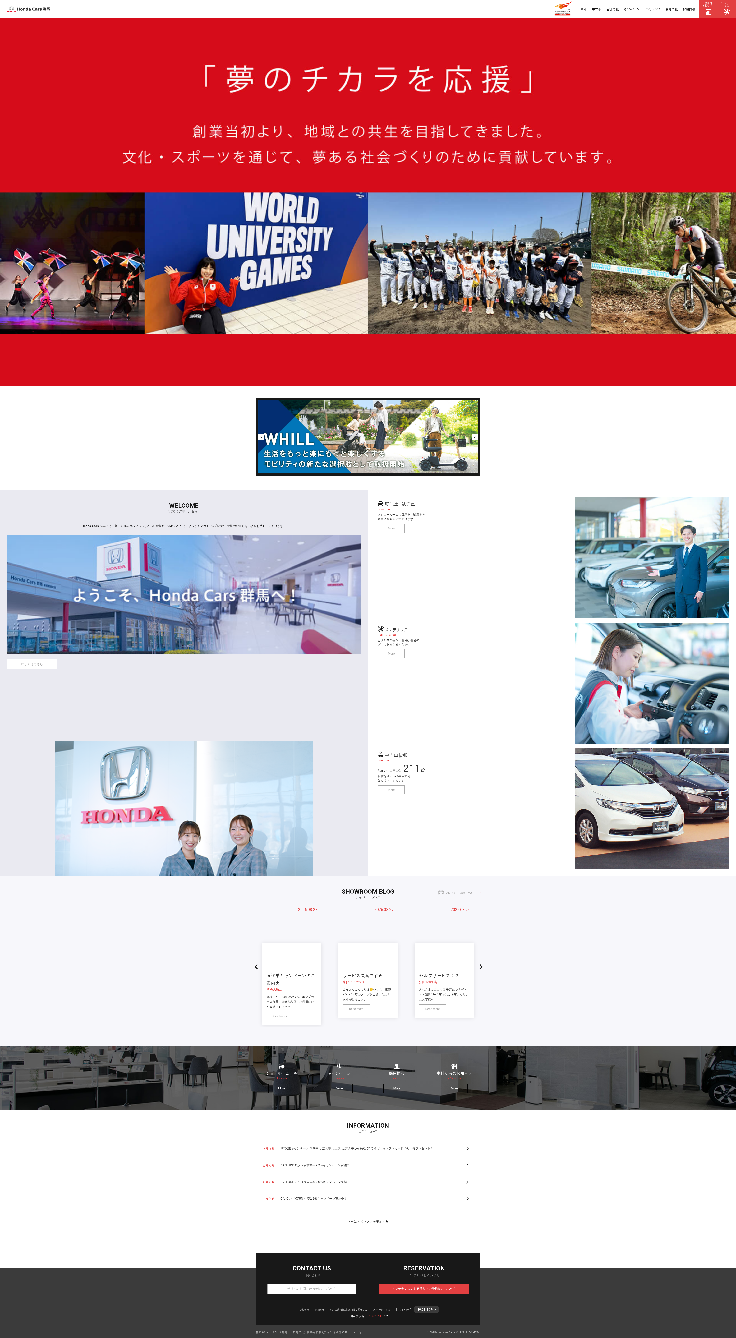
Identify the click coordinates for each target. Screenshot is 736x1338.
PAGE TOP (425, 1309)
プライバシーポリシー (383, 1309)
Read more (280, 1016)
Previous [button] (261, 437)
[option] (368, 202)
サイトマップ (405, 1309)
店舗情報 (612, 9)
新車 (584, 9)
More (391, 528)
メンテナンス (652, 9)
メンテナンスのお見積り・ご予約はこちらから (424, 1288)
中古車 (596, 9)
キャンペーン (631, 9)
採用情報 (689, 9)
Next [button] (475, 437)
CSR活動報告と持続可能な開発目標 (348, 1309)
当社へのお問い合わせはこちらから (311, 1288)
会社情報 (671, 9)
